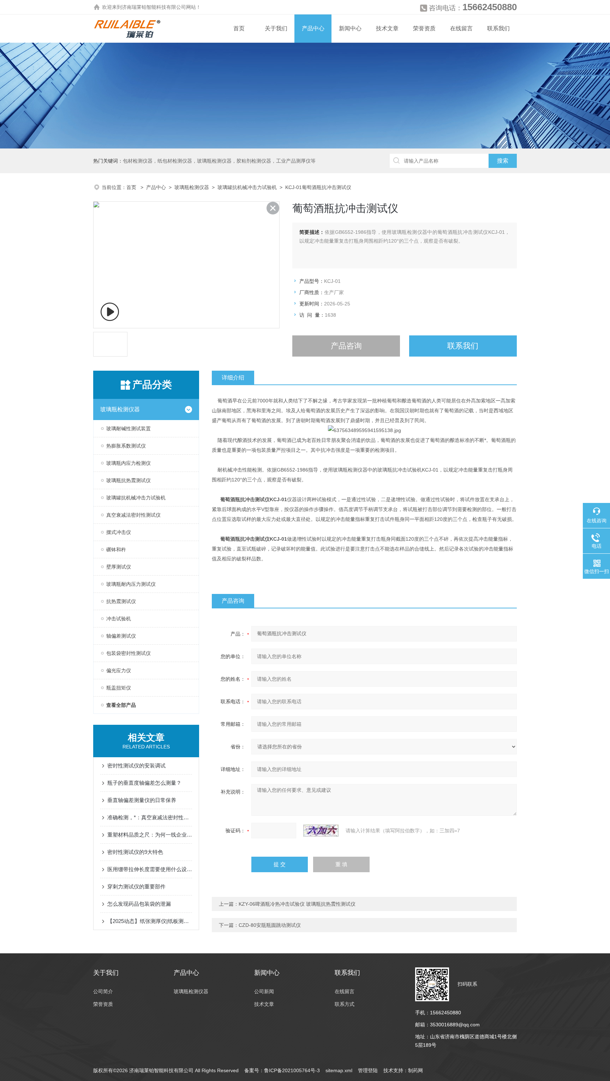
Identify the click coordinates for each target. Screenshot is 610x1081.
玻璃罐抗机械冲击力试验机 (247, 187)
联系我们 (498, 28)
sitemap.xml (338, 1070)
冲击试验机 (118, 618)
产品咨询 (346, 345)
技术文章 (387, 28)
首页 (239, 28)
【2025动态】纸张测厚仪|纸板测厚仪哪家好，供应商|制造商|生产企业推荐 (149, 921)
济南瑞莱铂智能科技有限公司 (154, 7)
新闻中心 (350, 28)
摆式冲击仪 (118, 532)
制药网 (415, 1070)
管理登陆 (368, 1070)
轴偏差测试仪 (121, 636)
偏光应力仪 (118, 670)
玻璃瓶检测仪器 (191, 187)
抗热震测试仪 (121, 601)
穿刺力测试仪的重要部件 (136, 886)
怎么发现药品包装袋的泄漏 (139, 904)
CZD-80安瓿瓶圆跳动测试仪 (270, 925)
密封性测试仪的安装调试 (136, 766)
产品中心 (313, 28)
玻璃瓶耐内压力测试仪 (131, 584)
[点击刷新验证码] (321, 831)
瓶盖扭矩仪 (118, 688)
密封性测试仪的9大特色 (135, 852)
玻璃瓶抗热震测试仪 (128, 480)
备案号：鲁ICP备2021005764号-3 (282, 1070)
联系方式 (344, 1004)
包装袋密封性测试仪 (128, 653)
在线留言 (461, 28)
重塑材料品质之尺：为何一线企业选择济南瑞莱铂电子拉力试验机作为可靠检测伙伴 (149, 835)
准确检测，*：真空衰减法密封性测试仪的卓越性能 (149, 817)
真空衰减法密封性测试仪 (133, 515)
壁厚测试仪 (118, 567)
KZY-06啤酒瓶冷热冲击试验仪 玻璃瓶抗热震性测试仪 (297, 904)
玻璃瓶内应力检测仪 (128, 463)
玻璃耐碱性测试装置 (128, 428)
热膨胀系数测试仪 (126, 446)
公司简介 (103, 991)
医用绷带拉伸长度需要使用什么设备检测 (149, 869)
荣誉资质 (424, 28)
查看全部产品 (121, 705)
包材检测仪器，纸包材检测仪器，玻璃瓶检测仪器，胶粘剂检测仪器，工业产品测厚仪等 (219, 161)
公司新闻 (264, 991)
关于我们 (276, 28)
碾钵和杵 (116, 549)
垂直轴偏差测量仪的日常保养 (141, 800)
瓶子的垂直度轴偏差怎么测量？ (144, 783)
